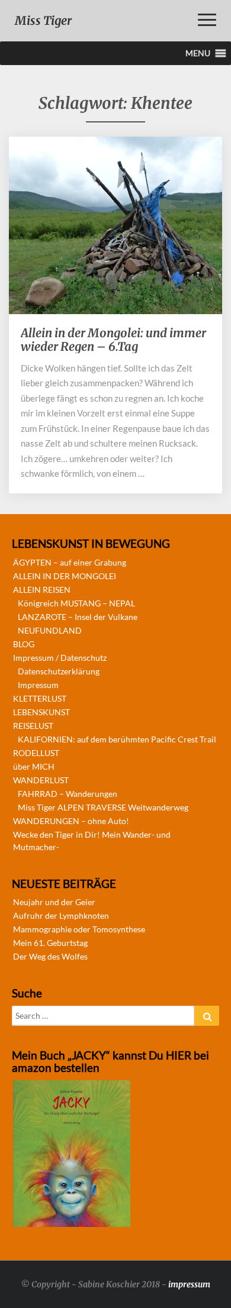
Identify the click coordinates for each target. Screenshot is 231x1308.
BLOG (23, 644)
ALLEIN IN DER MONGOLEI (64, 576)
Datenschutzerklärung (59, 671)
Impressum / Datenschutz (60, 658)
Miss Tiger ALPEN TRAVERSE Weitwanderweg (103, 807)
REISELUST (33, 726)
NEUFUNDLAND (50, 630)
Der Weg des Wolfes (50, 956)
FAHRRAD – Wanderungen (67, 794)
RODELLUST (36, 753)
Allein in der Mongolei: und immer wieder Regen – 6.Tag (113, 339)
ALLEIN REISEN (41, 589)
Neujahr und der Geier (54, 902)
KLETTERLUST (39, 698)
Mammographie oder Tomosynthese (79, 929)
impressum (189, 1284)
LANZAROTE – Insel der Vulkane (77, 617)
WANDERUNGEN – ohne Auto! (71, 821)
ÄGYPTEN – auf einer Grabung (69, 562)
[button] (197, 53)
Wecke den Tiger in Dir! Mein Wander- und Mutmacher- (92, 840)
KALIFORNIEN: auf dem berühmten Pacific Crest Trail (117, 739)
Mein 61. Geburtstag (50, 943)
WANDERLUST (41, 780)
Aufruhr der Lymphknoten (61, 915)
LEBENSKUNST (41, 712)
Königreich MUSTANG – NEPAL (76, 603)
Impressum (38, 685)
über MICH (33, 766)
